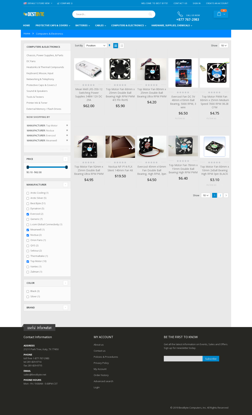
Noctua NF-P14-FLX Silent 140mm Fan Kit (120, 168)
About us (99, 344)
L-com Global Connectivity (46, 224)
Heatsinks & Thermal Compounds (45, 67)
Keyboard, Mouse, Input (40, 73)
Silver (35, 296)
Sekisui (36, 250)
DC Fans (31, 61)
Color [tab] (30, 283)
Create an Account (217, 3)
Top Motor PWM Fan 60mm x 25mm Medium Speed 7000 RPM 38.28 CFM (214, 102)
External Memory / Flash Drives (44, 108)
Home (27, 33)
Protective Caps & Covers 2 (42, 85)
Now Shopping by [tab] (38, 117)
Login (97, 387)
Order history (101, 375)
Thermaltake (39, 256)
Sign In (197, 3)
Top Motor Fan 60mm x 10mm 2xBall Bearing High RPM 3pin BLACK (214, 170)
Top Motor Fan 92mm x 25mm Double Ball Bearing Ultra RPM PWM (88, 170)
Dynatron (37, 208)
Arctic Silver (38, 198)
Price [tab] (30, 159)
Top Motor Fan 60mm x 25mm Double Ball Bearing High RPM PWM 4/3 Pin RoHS (120, 94)
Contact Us (180, 3)
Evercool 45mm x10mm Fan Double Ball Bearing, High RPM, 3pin (151, 170)
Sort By (79, 45)
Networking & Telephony (40, 79)
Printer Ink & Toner (37, 102)
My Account (100, 369)
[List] (121, 45)
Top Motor (38, 261)
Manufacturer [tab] (36, 184)
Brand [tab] (31, 307)
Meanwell (37, 229)
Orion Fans (38, 240)
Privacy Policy (101, 363)
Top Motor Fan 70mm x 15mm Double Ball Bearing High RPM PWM (183, 168)
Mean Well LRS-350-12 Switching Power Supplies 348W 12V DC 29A (88, 94)
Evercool (37, 213)
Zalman (36, 271)
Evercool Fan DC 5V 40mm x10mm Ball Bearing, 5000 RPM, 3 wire (183, 102)
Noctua (36, 235)
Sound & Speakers (37, 91)
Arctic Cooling (39, 192)
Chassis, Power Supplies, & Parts (45, 55)
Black (35, 291)
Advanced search (103, 381)
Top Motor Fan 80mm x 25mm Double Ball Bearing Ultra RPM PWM (151, 92)
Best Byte (38, 203)
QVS (34, 245)
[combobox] (113, 14)
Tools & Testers (35, 96)
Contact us (100, 350)
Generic (36, 219)
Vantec (36, 266)
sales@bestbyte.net (35, 374)
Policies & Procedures (106, 356)
